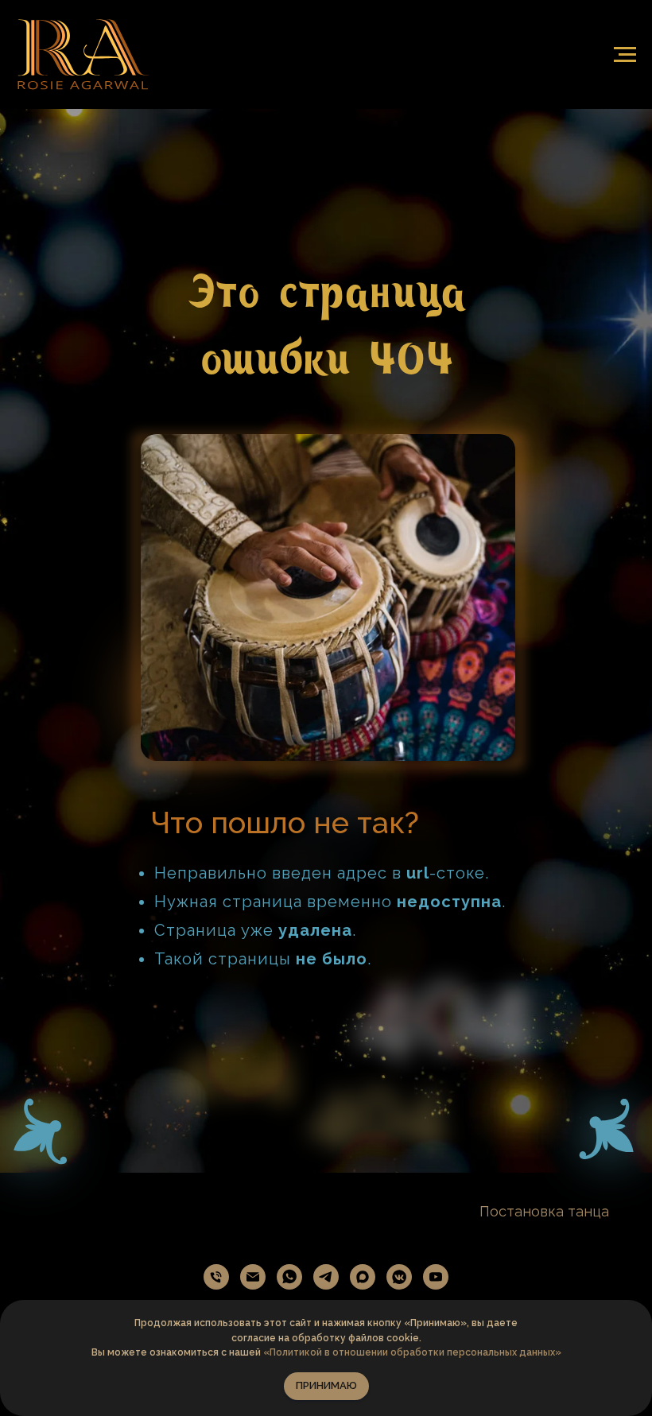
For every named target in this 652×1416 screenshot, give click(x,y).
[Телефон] (216, 1277)
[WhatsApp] (289, 1277)
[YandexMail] (253, 1277)
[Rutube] (435, 1277)
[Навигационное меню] (625, 55)
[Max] (362, 1277)
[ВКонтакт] (399, 1277)
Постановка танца (544, 1211)
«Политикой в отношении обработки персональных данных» (412, 1352)
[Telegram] (326, 1277)
